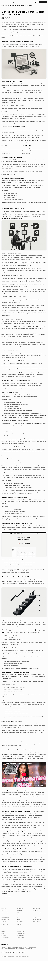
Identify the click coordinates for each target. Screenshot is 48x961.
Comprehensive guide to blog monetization (12, 218)
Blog (6, 5)
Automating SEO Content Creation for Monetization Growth (17, 523)
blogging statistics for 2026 (18, 760)
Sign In (35, 2)
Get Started (4, 893)
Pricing (30, 2)
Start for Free (43, 2)
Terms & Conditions (25, 956)
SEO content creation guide (17, 570)
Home (3, 5)
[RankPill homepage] (5, 944)
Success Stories (23, 2)
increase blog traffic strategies (39, 140)
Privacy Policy (18, 956)
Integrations (14, 2)
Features (7, 2)
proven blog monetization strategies (14, 656)
